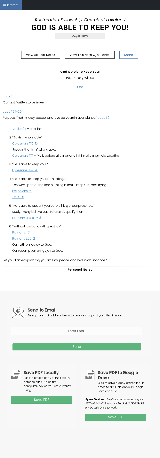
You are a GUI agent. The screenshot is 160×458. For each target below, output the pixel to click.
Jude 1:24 (19, 129)
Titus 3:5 (18, 197)
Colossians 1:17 (22, 155)
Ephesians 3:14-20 (25, 170)
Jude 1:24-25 (12, 111)
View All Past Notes (40, 55)
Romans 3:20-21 (24, 238)
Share (128, 55)
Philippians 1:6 (22, 191)
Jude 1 (80, 87)
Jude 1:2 (103, 117)
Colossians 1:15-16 (25, 143)
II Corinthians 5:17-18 (26, 218)
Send (77, 346)
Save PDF (41, 399)
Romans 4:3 (21, 232)
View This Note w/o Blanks (89, 55)
